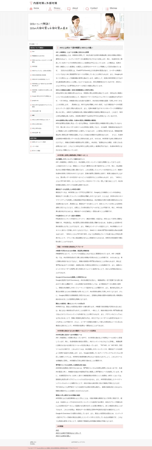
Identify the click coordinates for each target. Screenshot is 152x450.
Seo (33, 51)
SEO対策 (34, 66)
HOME (32, 43)
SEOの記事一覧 (36, 111)
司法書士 (32, 443)
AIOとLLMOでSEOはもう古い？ (68, 433)
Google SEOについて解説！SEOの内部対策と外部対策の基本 (52, 448)
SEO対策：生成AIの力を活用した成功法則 (42, 91)
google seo (35, 100)
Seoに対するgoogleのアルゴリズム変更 (42, 105)
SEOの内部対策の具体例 (39, 75)
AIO (57, 430)
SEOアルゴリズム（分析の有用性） (42, 70)
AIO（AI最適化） (62, 55)
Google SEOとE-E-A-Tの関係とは (41, 96)
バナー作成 (35, 146)
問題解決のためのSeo (38, 55)
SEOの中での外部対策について (41, 79)
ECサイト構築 (36, 150)
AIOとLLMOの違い (63, 436)
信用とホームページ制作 (39, 142)
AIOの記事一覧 (36, 132)
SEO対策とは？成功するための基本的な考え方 (42, 84)
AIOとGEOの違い (37, 128)
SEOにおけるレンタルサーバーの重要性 (42, 61)
